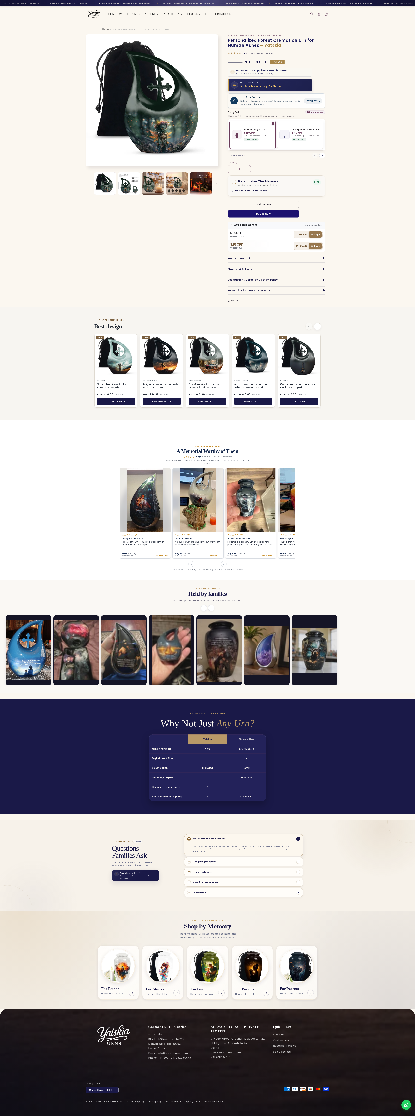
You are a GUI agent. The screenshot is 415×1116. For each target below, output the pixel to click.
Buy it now (263, 213)
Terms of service (172, 1101)
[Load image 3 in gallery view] (153, 183)
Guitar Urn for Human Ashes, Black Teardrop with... (297, 385)
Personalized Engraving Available (249, 290)
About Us (278, 1034)
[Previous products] (309, 326)
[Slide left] (89, 183)
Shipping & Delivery (240, 269)
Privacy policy (154, 1101)
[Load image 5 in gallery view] (201, 183)
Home (105, 29)
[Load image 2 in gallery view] (129, 183)
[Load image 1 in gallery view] (105, 183)
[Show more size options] (322, 155)
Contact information (213, 1101)
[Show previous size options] (315, 155)
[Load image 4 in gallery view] (177, 183)
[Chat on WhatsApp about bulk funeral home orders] (406, 1105)
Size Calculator (282, 1051)
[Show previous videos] (204, 608)
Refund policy (137, 1101)
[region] (207, 371)
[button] (311, 14)
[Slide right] (216, 183)
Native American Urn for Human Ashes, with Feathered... (112, 385)
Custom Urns (281, 1040)
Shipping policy (192, 1101)
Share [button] (234, 300)
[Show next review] (224, 564)
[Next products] (317, 326)
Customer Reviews (284, 1045)
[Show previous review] (191, 564)
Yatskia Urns (101, 1101)
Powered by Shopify (118, 1101)
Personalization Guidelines (251, 190)
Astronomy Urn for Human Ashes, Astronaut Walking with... (250, 385)
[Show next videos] (211, 608)
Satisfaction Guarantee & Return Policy (253, 279)
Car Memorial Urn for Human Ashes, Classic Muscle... (206, 385)
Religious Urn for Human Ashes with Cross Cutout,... (162, 385)
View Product (114, 401)
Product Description (240, 258)
